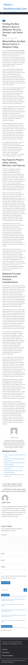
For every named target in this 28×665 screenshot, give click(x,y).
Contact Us (5, 649)
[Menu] (2, 13)
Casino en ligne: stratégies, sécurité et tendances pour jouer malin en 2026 (12, 485)
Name (3, 553)
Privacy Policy (5, 652)
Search (25, 590)
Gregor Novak (14, 38)
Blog (4, 20)
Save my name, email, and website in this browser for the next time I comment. (14, 577)
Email (3, 560)
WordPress (11, 662)
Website (3, 567)
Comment (4, 535)
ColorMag (4, 662)
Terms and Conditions (7, 655)
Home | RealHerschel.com (15, 660)
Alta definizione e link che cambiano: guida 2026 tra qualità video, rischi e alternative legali (13, 490)
